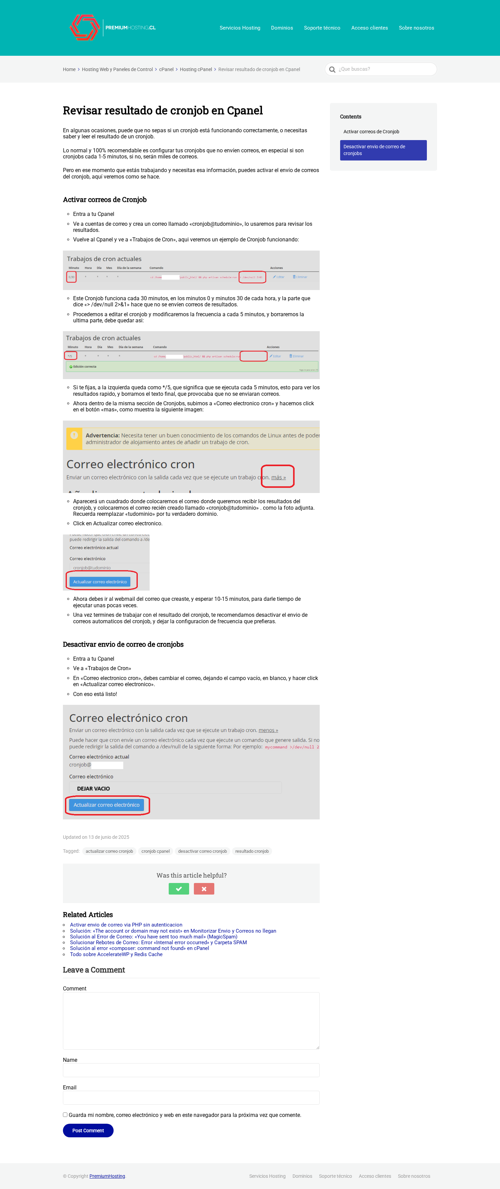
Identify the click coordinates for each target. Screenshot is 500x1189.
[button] (179, 889)
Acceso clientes (369, 28)
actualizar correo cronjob (109, 851)
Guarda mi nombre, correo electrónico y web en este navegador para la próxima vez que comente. (185, 1115)
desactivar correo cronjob (202, 851)
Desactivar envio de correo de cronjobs (374, 150)
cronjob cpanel (155, 851)
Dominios (282, 28)
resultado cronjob (252, 851)
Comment (74, 988)
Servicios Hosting (240, 28)
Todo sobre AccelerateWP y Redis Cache (116, 954)
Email (70, 1087)
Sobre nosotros (416, 28)
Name (70, 1060)
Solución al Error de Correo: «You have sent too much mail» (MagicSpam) (153, 937)
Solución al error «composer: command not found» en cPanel (139, 948)
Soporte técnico (322, 28)
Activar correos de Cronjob (371, 131)
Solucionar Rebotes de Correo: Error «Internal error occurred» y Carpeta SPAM (158, 942)
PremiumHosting (107, 1176)
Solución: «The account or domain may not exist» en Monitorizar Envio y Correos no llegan (173, 931)
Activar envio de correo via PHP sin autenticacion (126, 925)
